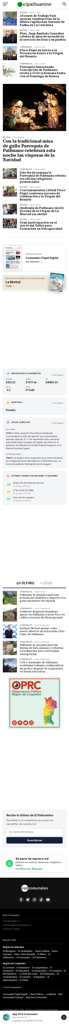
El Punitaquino (47, 973)
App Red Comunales (36, 997)
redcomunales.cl (11, 921)
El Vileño (24, 980)
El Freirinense (39, 957)
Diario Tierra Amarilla (24, 954)
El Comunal (8, 967)
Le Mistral (51, 994)
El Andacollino (39, 970)
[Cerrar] (64, 1017)
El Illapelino (39, 977)
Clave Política (36, 994)
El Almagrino (9, 951)
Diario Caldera (42, 951)
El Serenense (23, 967)
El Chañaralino (25, 951)
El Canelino (25, 977)
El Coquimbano (40, 967)
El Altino (42, 954)
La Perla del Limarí (28, 973)
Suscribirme (34, 840)
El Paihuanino (22, 970)
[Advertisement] (34, 327)
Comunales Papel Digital (15, 994)
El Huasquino (23, 957)
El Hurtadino (55, 970)
